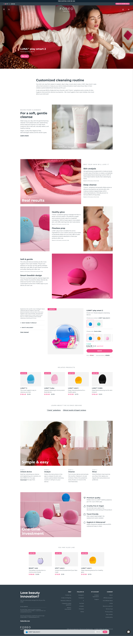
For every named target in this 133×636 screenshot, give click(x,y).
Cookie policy (109, 617)
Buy (105, 631)
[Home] (66, 10)
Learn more (24, 135)
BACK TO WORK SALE (122, 3)
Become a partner (108, 606)
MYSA (111, 603)
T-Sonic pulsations (54, 410)
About (111, 595)
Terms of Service (33, 617)
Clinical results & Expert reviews (74, 410)
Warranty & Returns (66, 600)
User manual (24, 332)
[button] (128, 632)
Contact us (68, 595)
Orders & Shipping (66, 598)
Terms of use (109, 609)
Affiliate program (108, 598)
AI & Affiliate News (108, 600)
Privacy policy (109, 611)
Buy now (25, 56)
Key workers (109, 614)
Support (96, 599)
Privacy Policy (23, 617)
